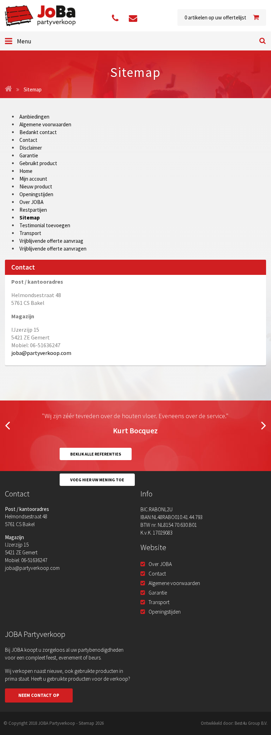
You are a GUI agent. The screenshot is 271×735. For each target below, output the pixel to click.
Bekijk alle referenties (95, 454)
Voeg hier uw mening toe (97, 479)
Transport (30, 233)
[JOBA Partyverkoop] (40, 15)
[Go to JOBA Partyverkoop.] (8, 89)
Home (25, 171)
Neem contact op (38, 695)
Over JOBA (31, 202)
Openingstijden (36, 194)
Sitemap (29, 217)
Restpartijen (33, 209)
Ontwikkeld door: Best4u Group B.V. (234, 723)
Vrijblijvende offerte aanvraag (51, 240)
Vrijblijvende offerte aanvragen (52, 248)
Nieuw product (35, 186)
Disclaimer (30, 147)
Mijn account (33, 178)
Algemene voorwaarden (45, 124)
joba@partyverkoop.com (41, 352)
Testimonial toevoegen (44, 225)
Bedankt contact (38, 132)
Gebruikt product (38, 163)
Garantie (28, 155)
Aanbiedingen (34, 116)
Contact (28, 140)
